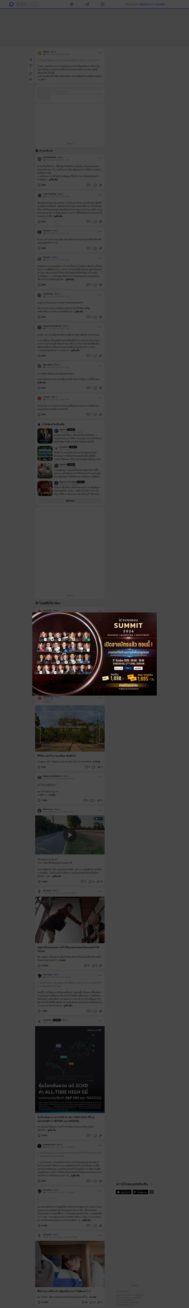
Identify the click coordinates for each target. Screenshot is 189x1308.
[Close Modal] (153, 616)
